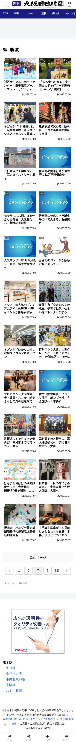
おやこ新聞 (14, 691)
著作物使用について (14, 719)
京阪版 (11, 685)
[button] (67, 563)
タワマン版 (14, 673)
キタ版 (11, 668)
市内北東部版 (15, 679)
